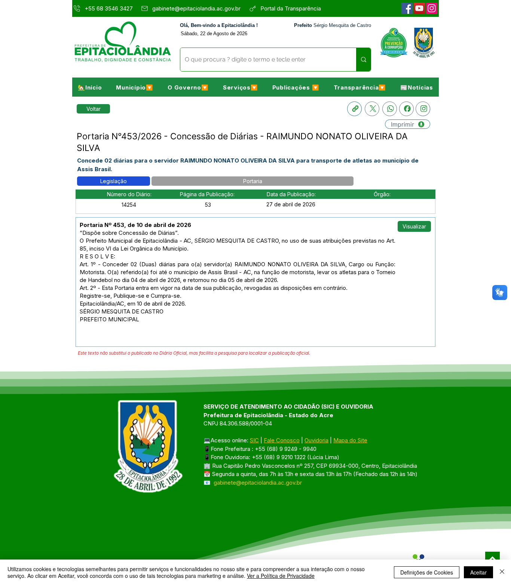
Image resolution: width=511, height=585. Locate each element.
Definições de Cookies (426, 572)
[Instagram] (431, 8)
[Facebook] (407, 8)
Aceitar (478, 572)
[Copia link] (354, 108)
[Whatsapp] (389, 108)
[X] (372, 108)
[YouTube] (419, 8)
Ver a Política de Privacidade (281, 575)
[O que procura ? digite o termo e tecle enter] (363, 59)
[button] (134, 87)
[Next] (492, 559)
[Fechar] (502, 572)
